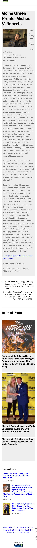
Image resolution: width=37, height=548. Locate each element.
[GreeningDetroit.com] (5, 1)
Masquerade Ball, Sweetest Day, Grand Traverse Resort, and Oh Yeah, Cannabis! (17, 442)
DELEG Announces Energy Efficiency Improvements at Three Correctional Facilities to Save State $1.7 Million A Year (19, 285)
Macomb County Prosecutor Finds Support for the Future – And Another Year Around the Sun (18, 429)
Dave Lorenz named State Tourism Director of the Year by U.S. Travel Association (16, 475)
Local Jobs (29, 527)
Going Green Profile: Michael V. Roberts (17, 18)
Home (5, 527)
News (22, 527)
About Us (12, 527)
